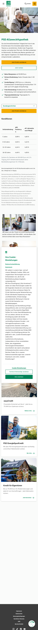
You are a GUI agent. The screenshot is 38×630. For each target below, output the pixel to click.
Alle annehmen (19, 377)
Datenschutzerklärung (12, 264)
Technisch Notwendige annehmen (19, 372)
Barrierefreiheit (19, 624)
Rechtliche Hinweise (19, 619)
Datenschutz (19, 613)
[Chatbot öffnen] (31, 623)
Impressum (19, 611)
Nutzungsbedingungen (19, 616)
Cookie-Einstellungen (19, 368)
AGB (19, 621)
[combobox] (19, 106)
